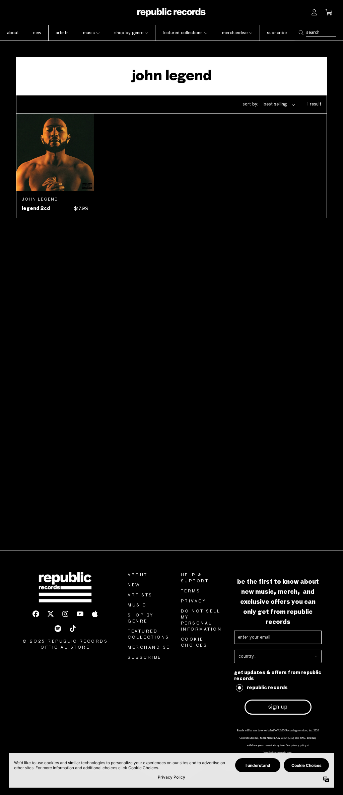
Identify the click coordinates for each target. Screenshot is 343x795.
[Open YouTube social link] (80, 613)
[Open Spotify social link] (58, 628)
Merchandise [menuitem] (235, 32)
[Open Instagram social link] (65, 613)
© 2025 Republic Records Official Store (65, 645)
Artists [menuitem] (62, 32)
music (137, 605)
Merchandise (149, 648)
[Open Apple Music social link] (94, 613)
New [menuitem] (37, 32)
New (134, 585)
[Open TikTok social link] (72, 628)
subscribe (144, 658)
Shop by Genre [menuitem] (128, 32)
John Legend (40, 200)
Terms (191, 591)
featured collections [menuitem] (182, 32)
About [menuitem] (13, 32)
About (138, 575)
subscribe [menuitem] (277, 32)
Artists (140, 595)
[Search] (300, 32)
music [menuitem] (89, 32)
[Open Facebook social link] (35, 613)
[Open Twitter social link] (50, 613)
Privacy (193, 601)
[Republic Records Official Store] (171, 12)
